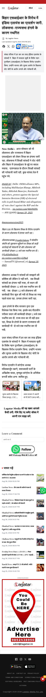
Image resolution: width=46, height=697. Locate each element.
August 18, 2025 (25, 212)
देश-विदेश (6, 383)
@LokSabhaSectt (10, 254)
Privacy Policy (33, 673)
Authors (22, 685)
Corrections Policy (33, 677)
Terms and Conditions (14, 677)
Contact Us (21, 673)
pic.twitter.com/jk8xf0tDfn (25, 209)
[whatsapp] (13, 46)
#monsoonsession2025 (12, 222)
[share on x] (8, 46)
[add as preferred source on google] (25, 46)
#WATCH (6, 184)
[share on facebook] (4, 46)
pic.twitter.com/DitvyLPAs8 (15, 258)
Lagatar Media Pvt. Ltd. (32, 692)
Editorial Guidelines (13, 681)
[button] (3, 8)
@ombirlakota (22, 240)
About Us (10, 673)
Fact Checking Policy (32, 681)
